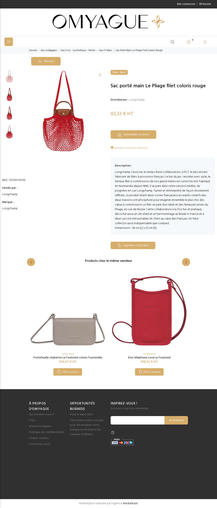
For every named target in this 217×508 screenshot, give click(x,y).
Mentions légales (40, 426)
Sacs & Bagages (48, 50)
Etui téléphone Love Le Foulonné (149, 357)
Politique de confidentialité (46, 432)
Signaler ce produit (136, 245)
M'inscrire (205, 4)
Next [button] (186, 262)
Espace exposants (81, 414)
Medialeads (130, 503)
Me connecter (186, 4)
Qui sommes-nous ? (41, 414)
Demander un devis (136, 134)
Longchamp (10, 194)
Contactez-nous (39, 444)
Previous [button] (31, 262)
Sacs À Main (105, 50)
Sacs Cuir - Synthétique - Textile (78, 50)
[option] (9, 78)
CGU (32, 420)
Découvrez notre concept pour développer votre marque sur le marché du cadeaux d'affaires (87, 427)
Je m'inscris (176, 420)
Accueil (33, 50)
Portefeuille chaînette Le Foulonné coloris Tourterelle (67, 357)
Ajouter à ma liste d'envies (131, 148)
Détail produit (70, 372)
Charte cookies (39, 438)
